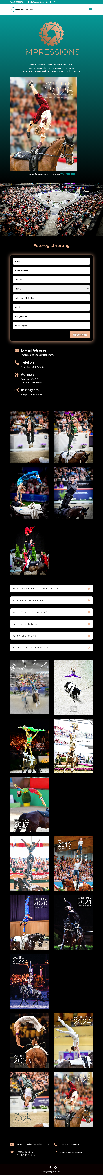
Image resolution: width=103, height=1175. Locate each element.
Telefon (27, 362)
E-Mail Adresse (33, 350)
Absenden (80, 334)
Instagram (30, 389)
